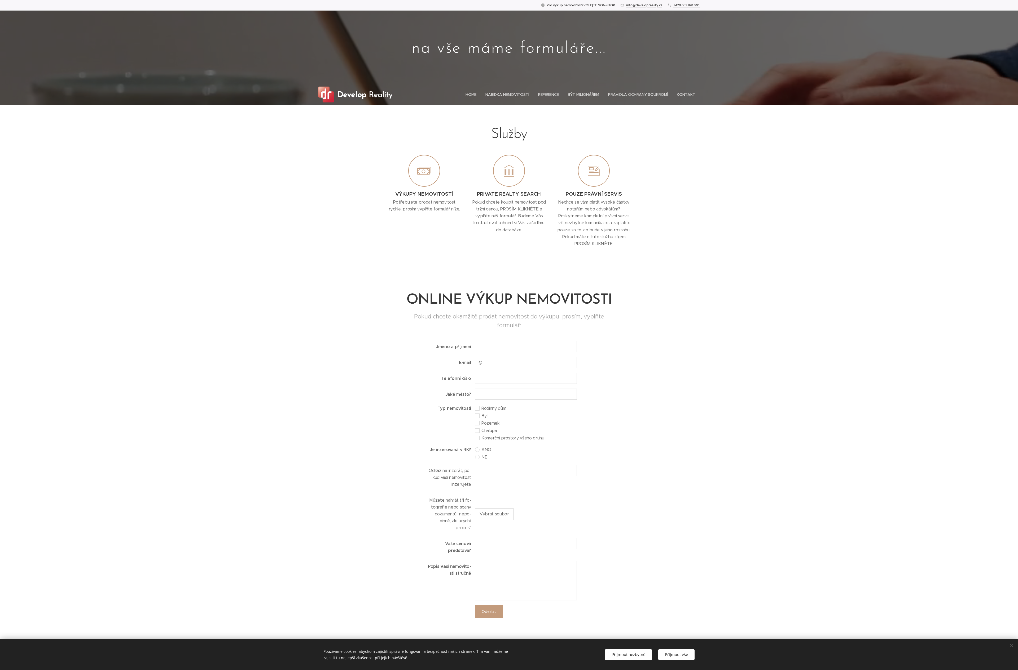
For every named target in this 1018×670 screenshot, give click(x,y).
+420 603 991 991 (686, 5)
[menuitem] (471, 94)
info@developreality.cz (644, 5)
